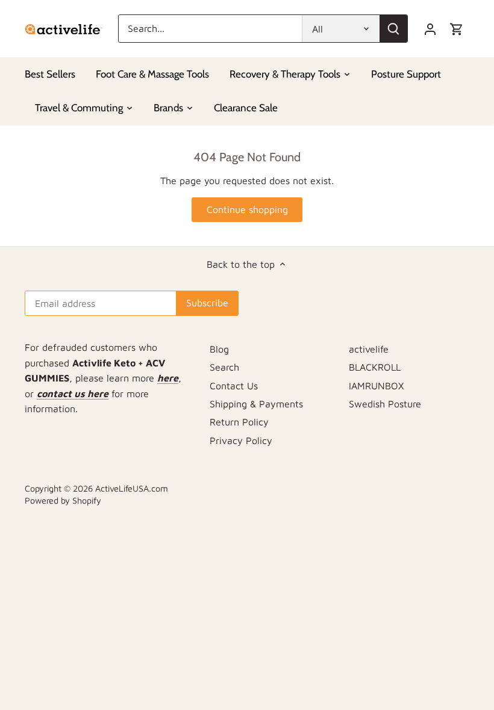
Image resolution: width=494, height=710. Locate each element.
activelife (369, 349)
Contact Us (234, 385)
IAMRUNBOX (376, 385)
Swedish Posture (385, 403)
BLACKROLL (375, 367)
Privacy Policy (241, 440)
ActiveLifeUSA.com (131, 488)
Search (224, 367)
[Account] (430, 28)
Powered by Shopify (63, 500)
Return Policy (239, 421)
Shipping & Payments (256, 403)
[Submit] (393, 28)
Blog (219, 349)
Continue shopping (247, 209)
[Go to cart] (456, 28)
